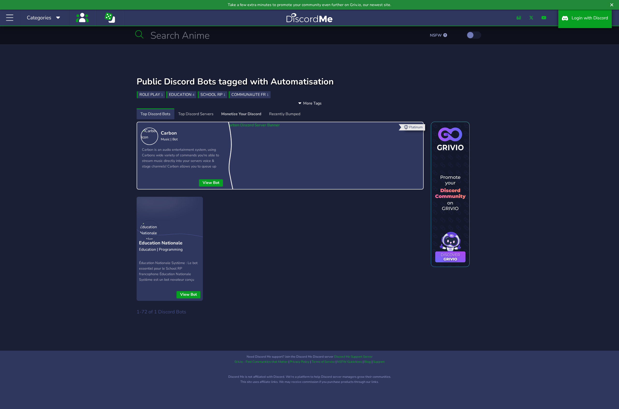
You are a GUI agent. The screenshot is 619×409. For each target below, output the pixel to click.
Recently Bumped (284, 114)
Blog (367, 362)
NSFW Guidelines (349, 362)
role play (151, 94)
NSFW (436, 35)
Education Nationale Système (160, 247)
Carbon (169, 133)
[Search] (139, 34)
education (181, 94)
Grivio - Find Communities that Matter (261, 362)
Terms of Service (323, 362)
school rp (212, 94)
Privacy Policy (300, 362)
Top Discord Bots (155, 114)
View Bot (211, 182)
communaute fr (250, 94)
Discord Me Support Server (353, 357)
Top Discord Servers (196, 114)
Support (379, 362)
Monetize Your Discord (241, 114)
